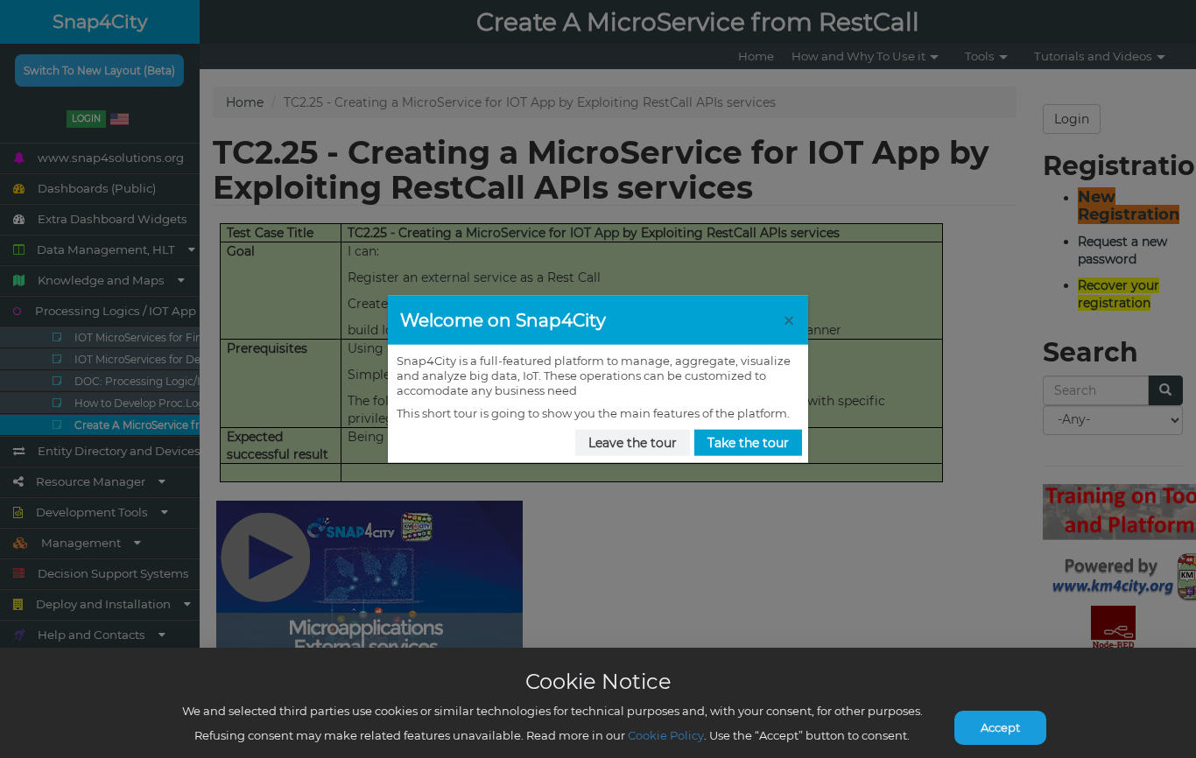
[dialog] (598, 379)
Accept (1000, 727)
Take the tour (748, 443)
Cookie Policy (666, 735)
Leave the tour (632, 443)
